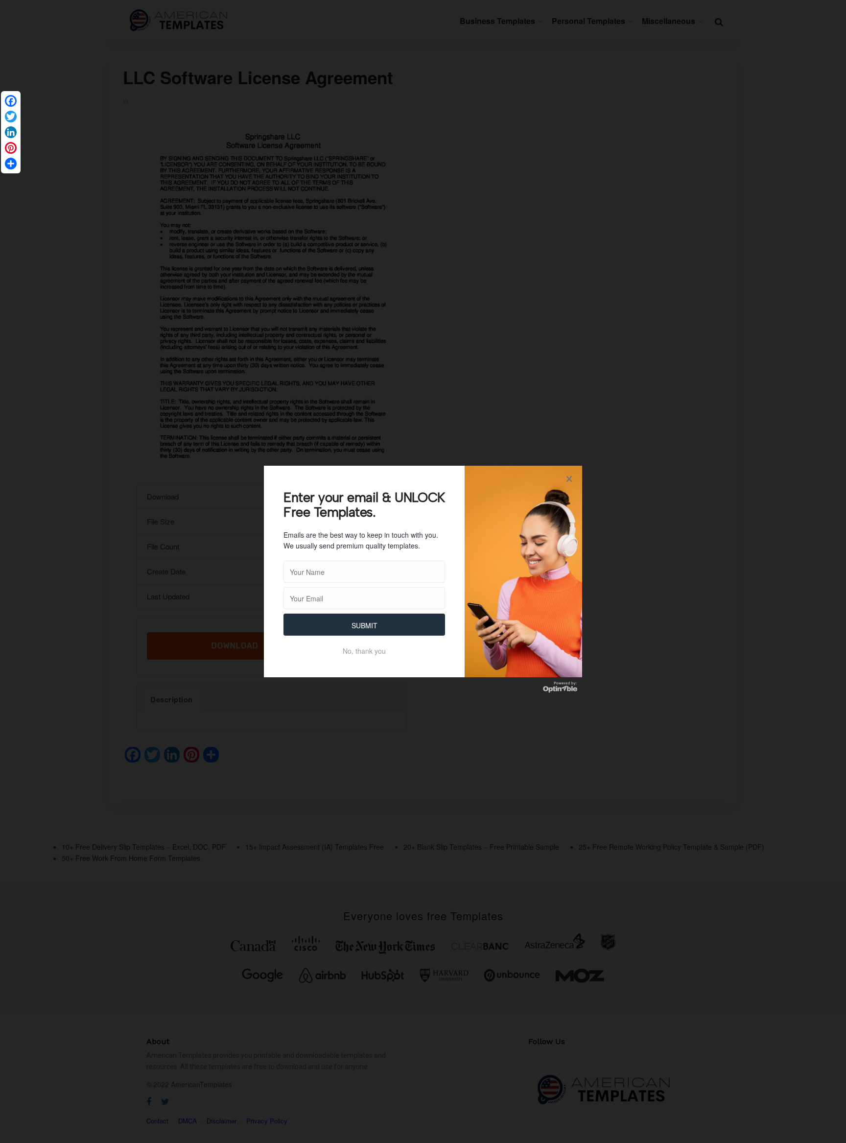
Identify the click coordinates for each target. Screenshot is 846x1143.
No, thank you (364, 651)
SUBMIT (364, 625)
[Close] (569, 479)
